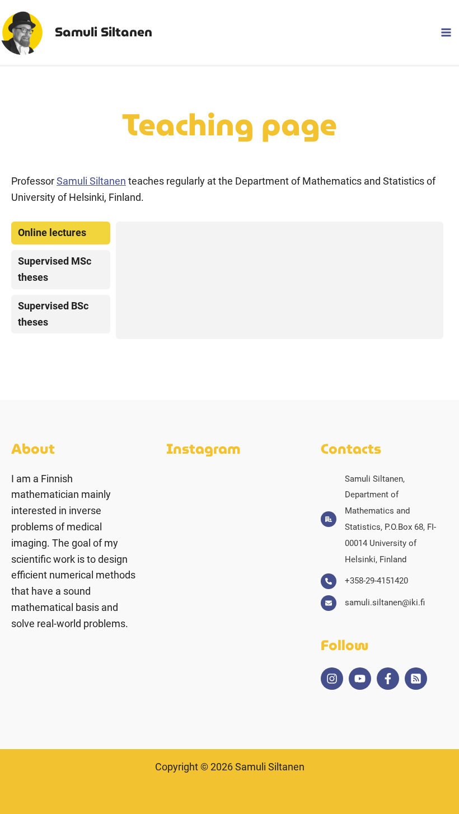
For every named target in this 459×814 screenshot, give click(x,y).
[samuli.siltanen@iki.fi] (373, 603)
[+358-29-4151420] (364, 581)
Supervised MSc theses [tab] (54, 269)
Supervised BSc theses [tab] (53, 314)
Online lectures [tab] (52, 232)
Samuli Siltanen (103, 32)
